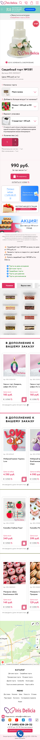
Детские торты (15, 268)
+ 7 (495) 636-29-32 (20, 725)
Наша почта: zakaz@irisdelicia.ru (18, 716)
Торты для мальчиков (17, 276)
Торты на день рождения (19, 266)
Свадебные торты (16, 271)
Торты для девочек (16, 273)
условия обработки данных (30, 236)
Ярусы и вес (26, 285)
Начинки (9, 285)
